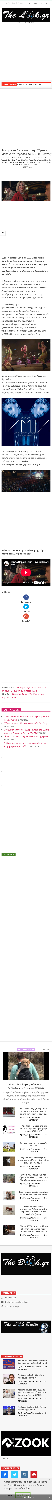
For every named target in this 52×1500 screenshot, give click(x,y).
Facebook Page (12, 1306)
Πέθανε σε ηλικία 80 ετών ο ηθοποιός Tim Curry (25, 723)
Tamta (48, 162)
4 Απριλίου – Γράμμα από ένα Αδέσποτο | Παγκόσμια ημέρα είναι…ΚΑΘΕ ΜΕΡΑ (33, 1128)
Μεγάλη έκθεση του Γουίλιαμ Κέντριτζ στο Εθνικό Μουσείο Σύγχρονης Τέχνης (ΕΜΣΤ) (32, 1392)
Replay (9, 162)
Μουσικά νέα (25, 164)
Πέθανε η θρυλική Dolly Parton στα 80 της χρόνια (26, 736)
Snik (31, 162)
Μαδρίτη (16, 164)
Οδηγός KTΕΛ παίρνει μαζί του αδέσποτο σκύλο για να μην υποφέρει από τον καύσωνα (34, 1229)
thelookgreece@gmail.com (17, 1302)
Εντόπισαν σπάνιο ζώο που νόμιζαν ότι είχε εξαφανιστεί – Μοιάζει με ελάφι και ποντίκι (33, 1177)
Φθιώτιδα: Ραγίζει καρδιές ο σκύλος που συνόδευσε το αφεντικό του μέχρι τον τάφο (34, 1111)
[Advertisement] (26, 53)
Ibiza (22, 160)
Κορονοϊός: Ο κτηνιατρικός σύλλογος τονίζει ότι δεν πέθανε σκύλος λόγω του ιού (33, 1160)
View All (46, 1050)
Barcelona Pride (14, 160)
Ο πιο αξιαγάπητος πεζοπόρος (26, 1084)
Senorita (26, 162)
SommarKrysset (39, 162)
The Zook (5, 1458)
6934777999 (10, 1297)
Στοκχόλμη (35, 164)
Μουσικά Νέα (42, 158)
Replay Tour (17, 162)
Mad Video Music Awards (34, 160)
